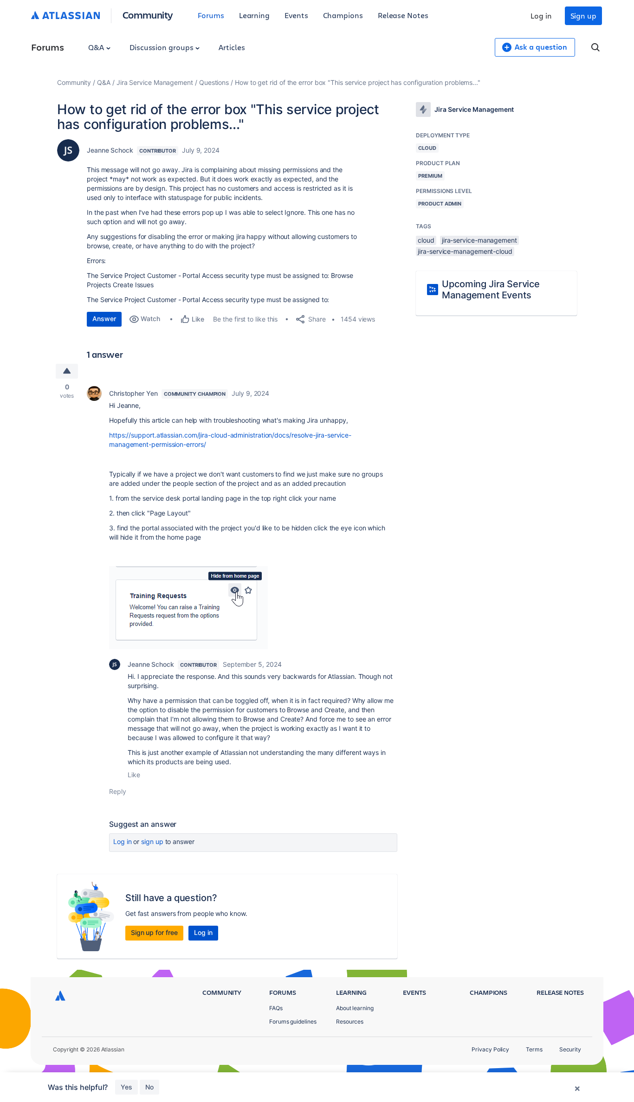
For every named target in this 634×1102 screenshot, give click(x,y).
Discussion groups (162, 47)
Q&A (97, 47)
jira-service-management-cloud (465, 251)
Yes (126, 1087)
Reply (117, 791)
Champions (343, 15)
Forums (211, 15)
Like (134, 775)
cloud (426, 240)
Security (570, 1049)
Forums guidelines (293, 1021)
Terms (534, 1049)
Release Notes (403, 15)
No (149, 1087)
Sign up (583, 15)
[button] (188, 607)
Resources (349, 1021)
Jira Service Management (154, 82)
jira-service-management (479, 240)
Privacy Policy (490, 1049)
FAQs (276, 1008)
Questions (214, 82)
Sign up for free (154, 932)
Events (296, 15)
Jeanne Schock (110, 150)
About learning (355, 1008)
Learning (254, 15)
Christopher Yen (133, 393)
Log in (541, 15)
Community (148, 14)
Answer (104, 318)
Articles (232, 47)
